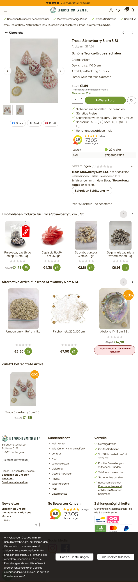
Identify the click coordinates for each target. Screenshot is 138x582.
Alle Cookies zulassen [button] (116, 557)
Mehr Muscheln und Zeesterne (92, 204)
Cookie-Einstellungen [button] (74, 557)
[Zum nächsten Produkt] (132, 32)
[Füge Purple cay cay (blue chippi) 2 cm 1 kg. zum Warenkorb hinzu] (26, 267)
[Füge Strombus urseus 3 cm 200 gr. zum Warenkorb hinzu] (91, 267)
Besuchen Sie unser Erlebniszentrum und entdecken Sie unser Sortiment (110, 488)
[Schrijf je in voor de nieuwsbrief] (36, 524)
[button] (5, 10)
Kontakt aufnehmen (15, 459)
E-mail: (21, 520)
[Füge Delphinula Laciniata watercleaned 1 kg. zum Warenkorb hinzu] (125, 267)
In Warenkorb (105, 100)
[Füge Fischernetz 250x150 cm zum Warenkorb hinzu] (74, 351)
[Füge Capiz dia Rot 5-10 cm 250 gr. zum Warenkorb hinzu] (57, 267)
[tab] (104, 166)
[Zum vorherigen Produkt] (123, 32)
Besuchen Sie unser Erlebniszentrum (28, 19)
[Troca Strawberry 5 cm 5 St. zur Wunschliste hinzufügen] (131, 100)
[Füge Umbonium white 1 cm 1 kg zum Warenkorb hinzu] (28, 351)
